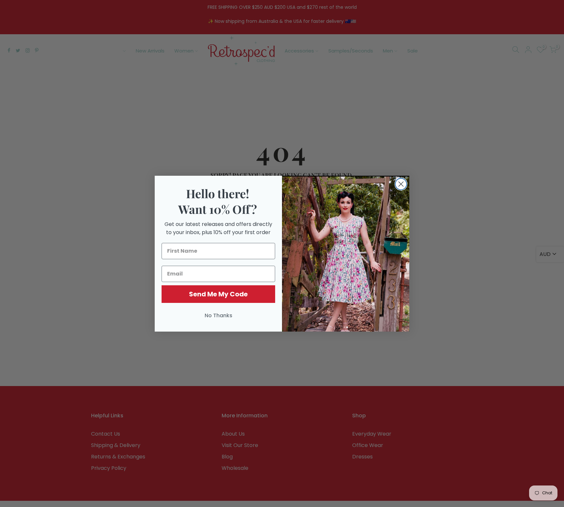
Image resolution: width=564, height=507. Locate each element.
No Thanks (218, 315)
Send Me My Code (218, 294)
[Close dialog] (401, 184)
